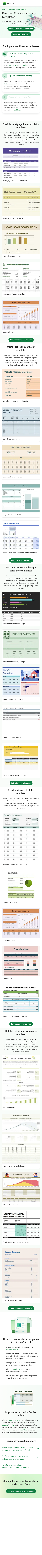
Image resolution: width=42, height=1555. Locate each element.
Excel (9, 3)
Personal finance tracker (17, 10)
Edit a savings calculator (21, 1024)
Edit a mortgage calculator (21, 340)
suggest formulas (8, 1425)
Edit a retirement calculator (21, 1308)
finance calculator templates (18, 65)
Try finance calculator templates (21, 1491)
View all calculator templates (21, 29)
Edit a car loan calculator (21, 560)
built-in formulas (10, 84)
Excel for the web (12, 1349)
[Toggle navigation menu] (38, 3)
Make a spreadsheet (21, 34)
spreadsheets (16, 110)
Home (4, 10)
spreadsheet (23, 1430)
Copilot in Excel (18, 1369)
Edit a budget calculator (21, 783)
